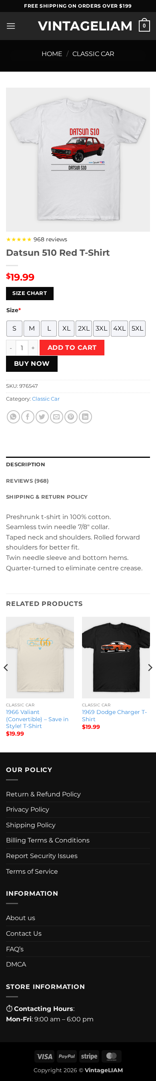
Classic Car (93, 54)
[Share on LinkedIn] (85, 416)
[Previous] (6, 683)
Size (13, 310)
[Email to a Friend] (56, 416)
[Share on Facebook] (27, 416)
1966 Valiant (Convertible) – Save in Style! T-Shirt (37, 719)
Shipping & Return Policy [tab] (47, 497)
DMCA (16, 964)
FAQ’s (15, 949)
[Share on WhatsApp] (13, 416)
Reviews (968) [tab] (27, 481)
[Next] (149, 683)
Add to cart (72, 347)
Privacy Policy (27, 809)
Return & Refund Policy (43, 794)
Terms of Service (32, 871)
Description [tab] (25, 464)
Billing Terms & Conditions (48, 840)
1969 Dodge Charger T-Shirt (114, 715)
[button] (11, 26)
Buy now (32, 363)
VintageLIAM (78, 26)
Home (52, 54)
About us (20, 918)
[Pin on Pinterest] (71, 416)
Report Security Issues (42, 856)
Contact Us (24, 933)
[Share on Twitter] (42, 416)
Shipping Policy (31, 825)
